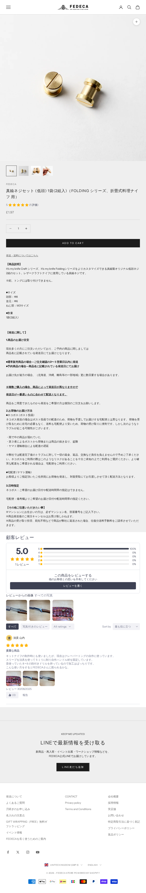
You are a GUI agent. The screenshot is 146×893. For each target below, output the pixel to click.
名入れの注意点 (15, 815)
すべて (12, 626)
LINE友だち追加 (73, 766)
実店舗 (112, 809)
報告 (25, 695)
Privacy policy (73, 803)
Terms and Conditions (78, 809)
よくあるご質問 (15, 803)
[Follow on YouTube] (38, 852)
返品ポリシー (116, 834)
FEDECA (11, 184)
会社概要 (113, 796)
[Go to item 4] (48, 171)
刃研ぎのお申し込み (18, 809)
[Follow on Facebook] (8, 852)
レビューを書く (73, 585)
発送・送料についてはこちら (22, 255)
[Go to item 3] (35, 171)
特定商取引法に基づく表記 (124, 821)
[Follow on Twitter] (18, 852)
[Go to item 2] (23, 171)
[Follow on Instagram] (28, 852)
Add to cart (73, 243)
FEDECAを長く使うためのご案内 (26, 839)
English (93, 865)
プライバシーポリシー (121, 828)
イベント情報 (14, 832)
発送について (14, 796)
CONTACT (71, 796)
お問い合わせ (116, 815)
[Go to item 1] (11, 171)
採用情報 (113, 803)
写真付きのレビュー (35, 626)
